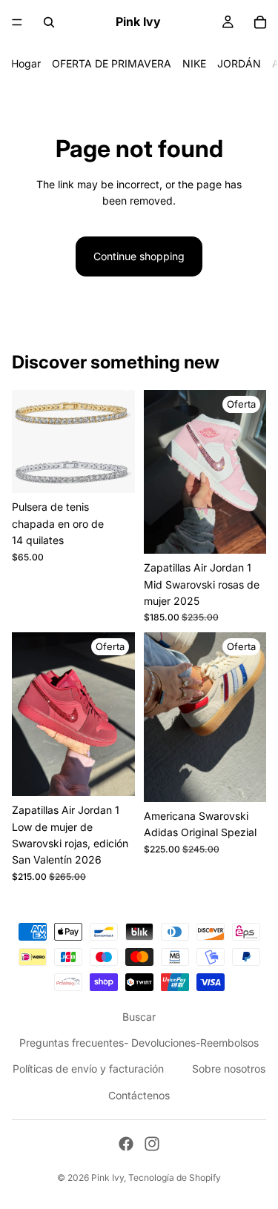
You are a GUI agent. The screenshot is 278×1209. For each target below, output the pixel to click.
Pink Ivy (107, 1177)
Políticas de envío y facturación (88, 1068)
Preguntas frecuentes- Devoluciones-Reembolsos (139, 1042)
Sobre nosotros (228, 1068)
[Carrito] (260, 22)
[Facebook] (126, 1144)
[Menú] (17, 22)
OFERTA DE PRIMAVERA (111, 63)
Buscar (139, 1016)
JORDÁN (239, 63)
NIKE (194, 63)
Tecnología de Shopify (174, 1177)
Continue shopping (139, 256)
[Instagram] (152, 1144)
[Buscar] (49, 22)
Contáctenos (139, 1094)
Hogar (26, 63)
